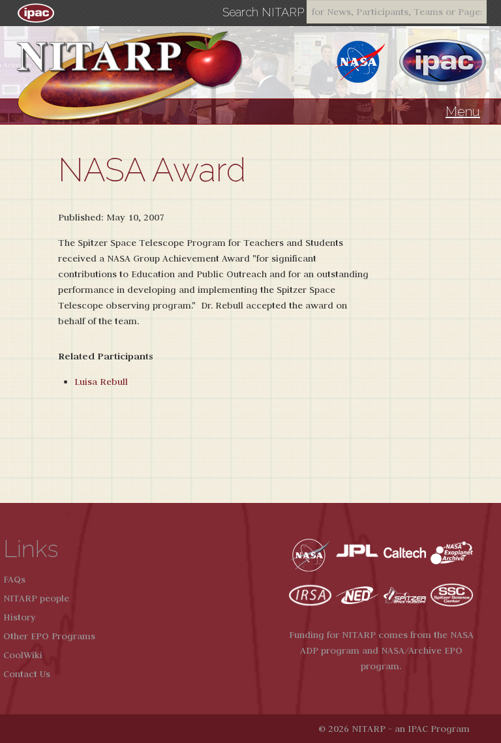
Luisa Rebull (101, 381)
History (19, 617)
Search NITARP (263, 12)
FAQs (14, 579)
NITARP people (36, 598)
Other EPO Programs (49, 636)
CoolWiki (22, 655)
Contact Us (26, 674)
